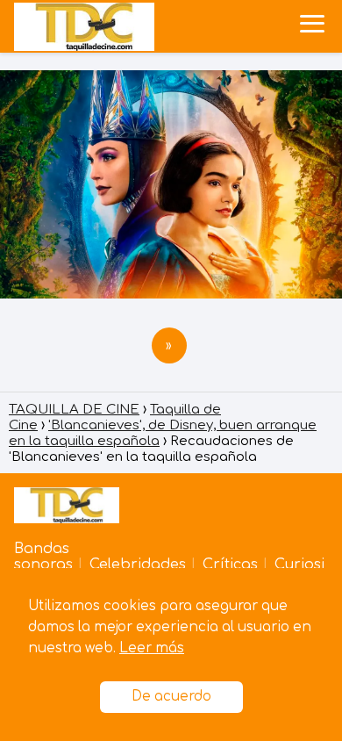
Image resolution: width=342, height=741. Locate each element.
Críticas (230, 564)
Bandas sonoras (43, 556)
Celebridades (137, 564)
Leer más (151, 648)
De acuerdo (171, 696)
